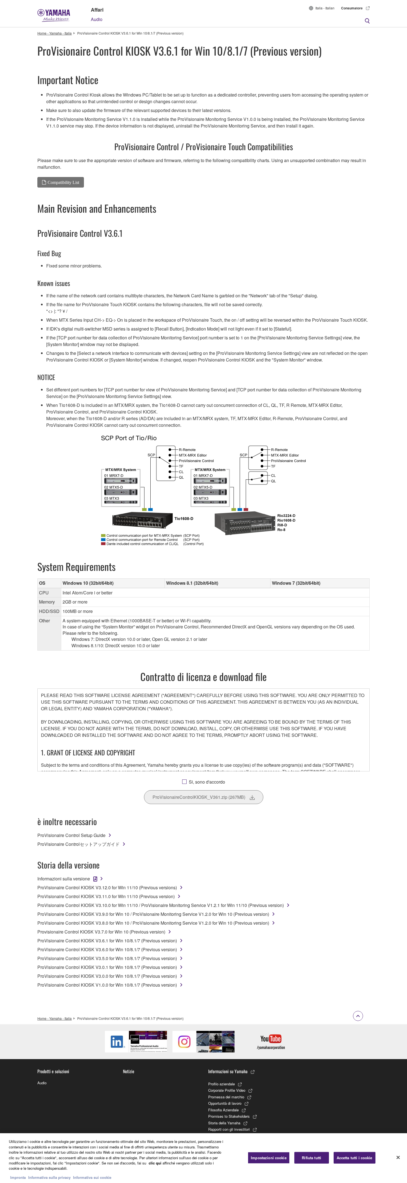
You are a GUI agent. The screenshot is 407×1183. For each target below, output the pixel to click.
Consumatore (352, 8)
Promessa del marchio (226, 1096)
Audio (96, 19)
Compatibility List (63, 182)
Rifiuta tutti (311, 1157)
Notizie (128, 1071)
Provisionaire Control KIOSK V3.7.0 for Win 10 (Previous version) (101, 932)
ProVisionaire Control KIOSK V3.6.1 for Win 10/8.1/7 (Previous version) (107, 940)
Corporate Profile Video (226, 1090)
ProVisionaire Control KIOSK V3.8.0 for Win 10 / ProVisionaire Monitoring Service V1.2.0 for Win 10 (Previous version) (153, 923)
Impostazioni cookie (268, 1157)
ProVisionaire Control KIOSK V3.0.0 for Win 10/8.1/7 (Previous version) (107, 976)
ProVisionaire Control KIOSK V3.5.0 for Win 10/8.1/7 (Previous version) (107, 958)
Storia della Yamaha (224, 1122)
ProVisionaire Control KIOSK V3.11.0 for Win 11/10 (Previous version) (106, 896)
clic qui (155, 1163)
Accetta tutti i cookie (354, 1157)
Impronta (18, 1177)
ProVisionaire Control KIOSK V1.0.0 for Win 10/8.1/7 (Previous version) (107, 985)
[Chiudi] (398, 1157)
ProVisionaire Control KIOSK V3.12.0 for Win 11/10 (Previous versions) (107, 887)
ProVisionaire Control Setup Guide (71, 835)
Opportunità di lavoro (224, 1103)
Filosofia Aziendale (223, 1109)
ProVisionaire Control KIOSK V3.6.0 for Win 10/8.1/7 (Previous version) (107, 949)
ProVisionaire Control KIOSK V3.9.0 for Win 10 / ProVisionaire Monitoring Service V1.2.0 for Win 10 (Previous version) (153, 914)
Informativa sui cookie (92, 1177)
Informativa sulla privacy (49, 1177)
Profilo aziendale (221, 1083)
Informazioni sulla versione (63, 878)
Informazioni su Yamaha (228, 1071)
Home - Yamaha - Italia (54, 33)
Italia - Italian (324, 8)
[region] (203, 1158)
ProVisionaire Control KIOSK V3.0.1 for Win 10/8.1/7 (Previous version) (107, 967)
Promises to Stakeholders (229, 1116)
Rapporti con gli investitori (229, 1129)
